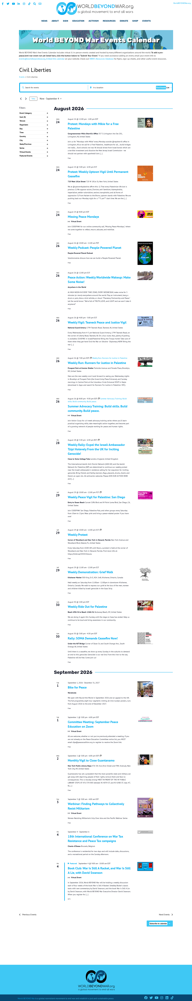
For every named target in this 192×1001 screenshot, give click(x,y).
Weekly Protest (78, 535)
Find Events (161, 87)
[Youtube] (156, 997)
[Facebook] (146, 997)
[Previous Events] (20, 98)
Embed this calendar (55, 58)
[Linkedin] (167, 997)
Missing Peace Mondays (83, 217)
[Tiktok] (172, 997)
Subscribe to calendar (158, 923)
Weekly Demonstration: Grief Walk (90, 572)
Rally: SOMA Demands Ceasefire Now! (93, 638)
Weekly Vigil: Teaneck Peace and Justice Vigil (97, 322)
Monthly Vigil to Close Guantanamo (91, 760)
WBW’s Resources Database (101, 58)
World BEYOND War (26, 998)
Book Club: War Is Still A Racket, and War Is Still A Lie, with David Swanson (99, 870)
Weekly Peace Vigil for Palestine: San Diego (96, 497)
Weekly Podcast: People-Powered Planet (94, 248)
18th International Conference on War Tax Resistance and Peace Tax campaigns (95, 838)
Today (33, 99)
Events (22, 77)
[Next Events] (25, 98)
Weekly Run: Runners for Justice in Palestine (97, 363)
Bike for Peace (77, 687)
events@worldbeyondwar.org (32, 58)
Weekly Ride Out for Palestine (87, 607)
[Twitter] (151, 997)
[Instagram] (161, 997)
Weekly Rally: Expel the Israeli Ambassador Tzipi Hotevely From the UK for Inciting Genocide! (96, 449)
